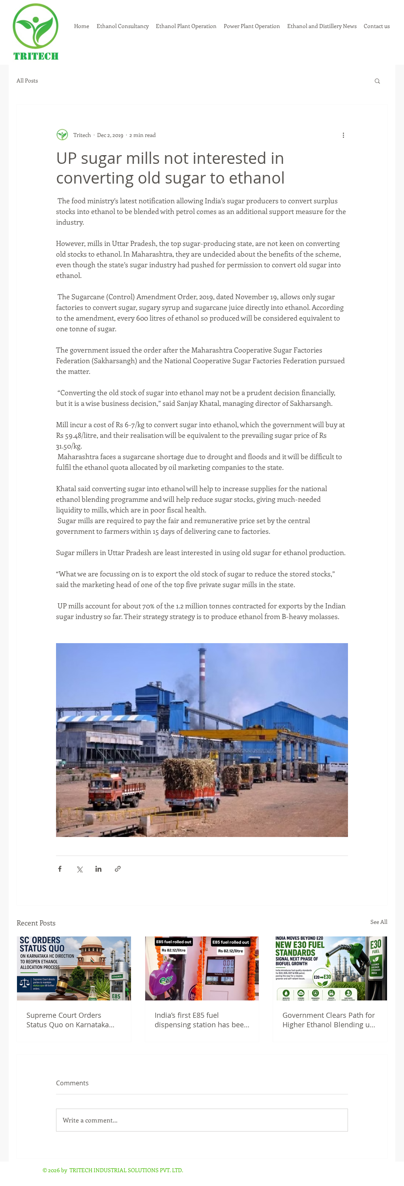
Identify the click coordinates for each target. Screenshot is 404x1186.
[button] (377, 80)
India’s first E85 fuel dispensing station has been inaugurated (201, 1019)
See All (378, 921)
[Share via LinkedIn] (98, 869)
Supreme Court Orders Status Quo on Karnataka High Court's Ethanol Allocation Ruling (67, 1019)
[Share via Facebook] (60, 869)
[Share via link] (118, 869)
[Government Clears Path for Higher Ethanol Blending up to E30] (330, 968)
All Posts (27, 80)
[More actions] (343, 134)
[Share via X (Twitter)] (79, 869)
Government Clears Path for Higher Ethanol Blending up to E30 (328, 1019)
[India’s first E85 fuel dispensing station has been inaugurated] (202, 968)
